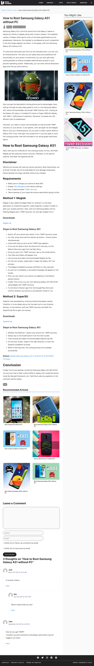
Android (50, 3)
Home (41, 3)
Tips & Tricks (71, 3)
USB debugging (20, 186)
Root (15, 10)
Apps (61, 3)
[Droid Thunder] (6, 3)
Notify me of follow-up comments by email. (21, 543)
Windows (83, 3)
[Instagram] (47, 658)
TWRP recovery (31, 189)
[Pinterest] (56, 658)
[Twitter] (42, 658)
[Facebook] (38, 658)
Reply (8, 586)
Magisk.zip (7, 223)
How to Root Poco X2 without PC (44, 458)
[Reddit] (51, 658)
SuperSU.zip (7, 321)
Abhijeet (9, 27)
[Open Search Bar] (91, 3)
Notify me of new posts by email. (17, 548)
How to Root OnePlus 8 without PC (16, 448)
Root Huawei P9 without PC (13, 424)
